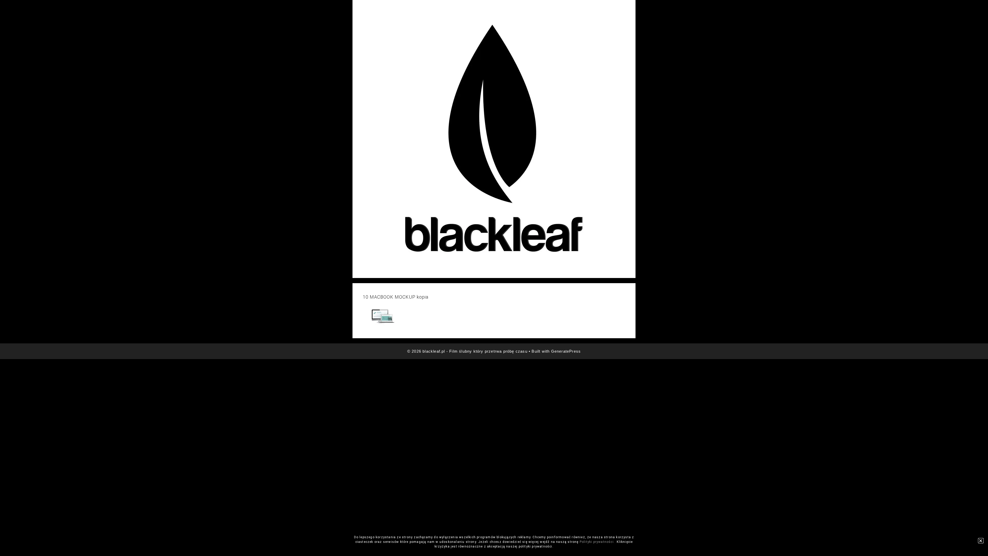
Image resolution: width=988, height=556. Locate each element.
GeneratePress (566, 351)
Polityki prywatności (597, 542)
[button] (981, 541)
